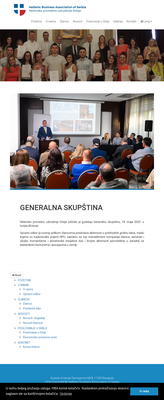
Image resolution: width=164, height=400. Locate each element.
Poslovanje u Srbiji (97, 21)
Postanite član (32, 308)
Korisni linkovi (31, 346)
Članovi (64, 21)
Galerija (118, 21)
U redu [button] (144, 391)
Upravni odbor (32, 294)
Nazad (18, 275)
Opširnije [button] (66, 394)
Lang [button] (146, 21)
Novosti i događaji (34, 318)
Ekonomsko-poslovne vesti (40, 337)
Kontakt (131, 21)
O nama (51, 21)
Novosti (77, 21)
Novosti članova (33, 322)
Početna (36, 21)
